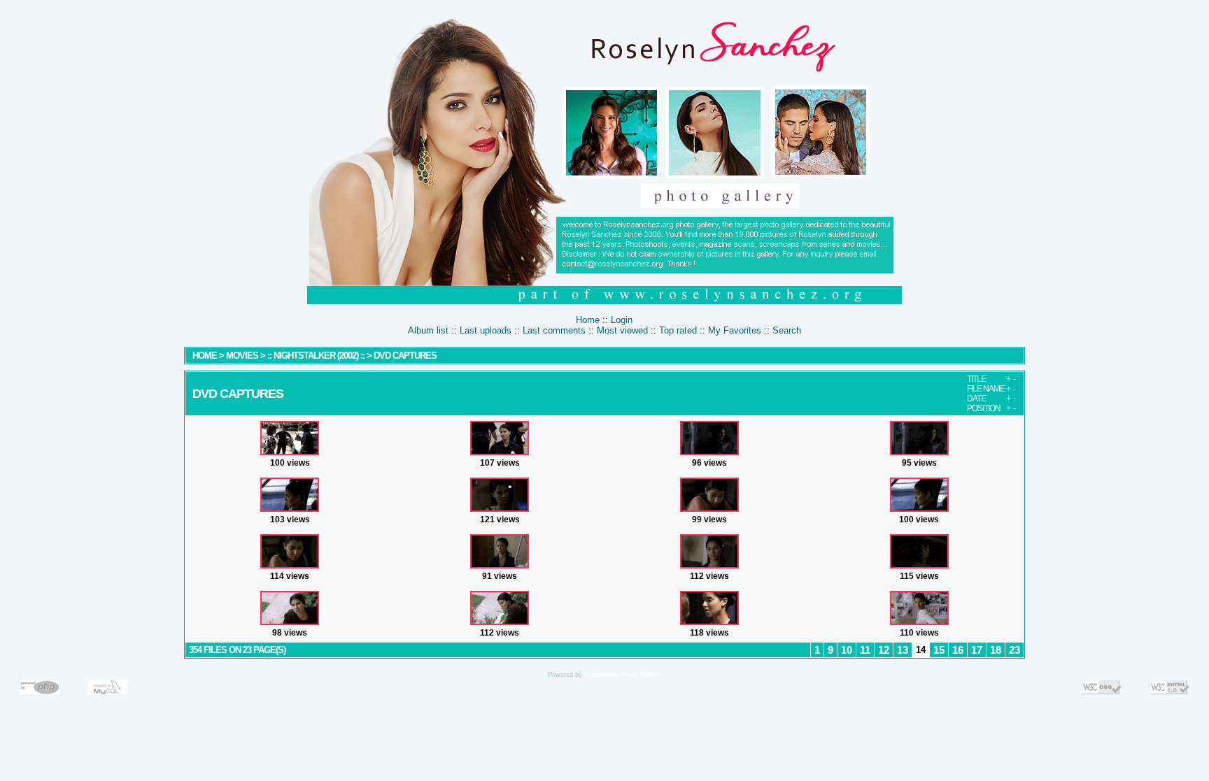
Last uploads (485, 330)
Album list (428, 330)
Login (621, 320)
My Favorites (734, 330)
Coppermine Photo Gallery (622, 674)
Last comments (554, 330)
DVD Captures (405, 355)
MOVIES (242, 355)
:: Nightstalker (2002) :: (316, 355)
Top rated (678, 330)
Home (588, 320)
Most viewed (622, 330)
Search (786, 330)
